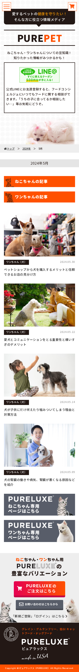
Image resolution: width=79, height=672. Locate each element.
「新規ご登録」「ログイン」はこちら (38, 616)
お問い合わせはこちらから (41, 604)
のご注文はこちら (42, 588)
